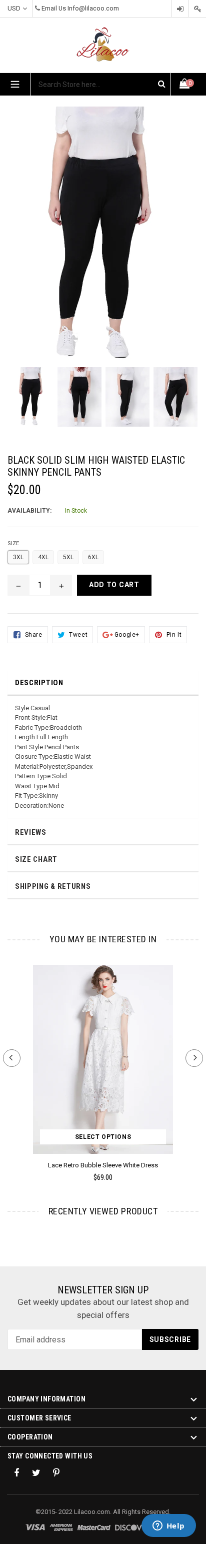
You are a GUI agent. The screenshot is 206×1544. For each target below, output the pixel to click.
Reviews (30, 832)
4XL (43, 557)
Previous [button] (11, 1058)
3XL (18, 557)
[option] (32, 402)
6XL (93, 557)
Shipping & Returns (53, 886)
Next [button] (194, 1058)
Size (13, 543)
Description (39, 682)
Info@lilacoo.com (93, 8)
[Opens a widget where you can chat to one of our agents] (168, 1526)
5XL (68, 557)
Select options (103, 1136)
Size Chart (36, 859)
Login (180, 9)
